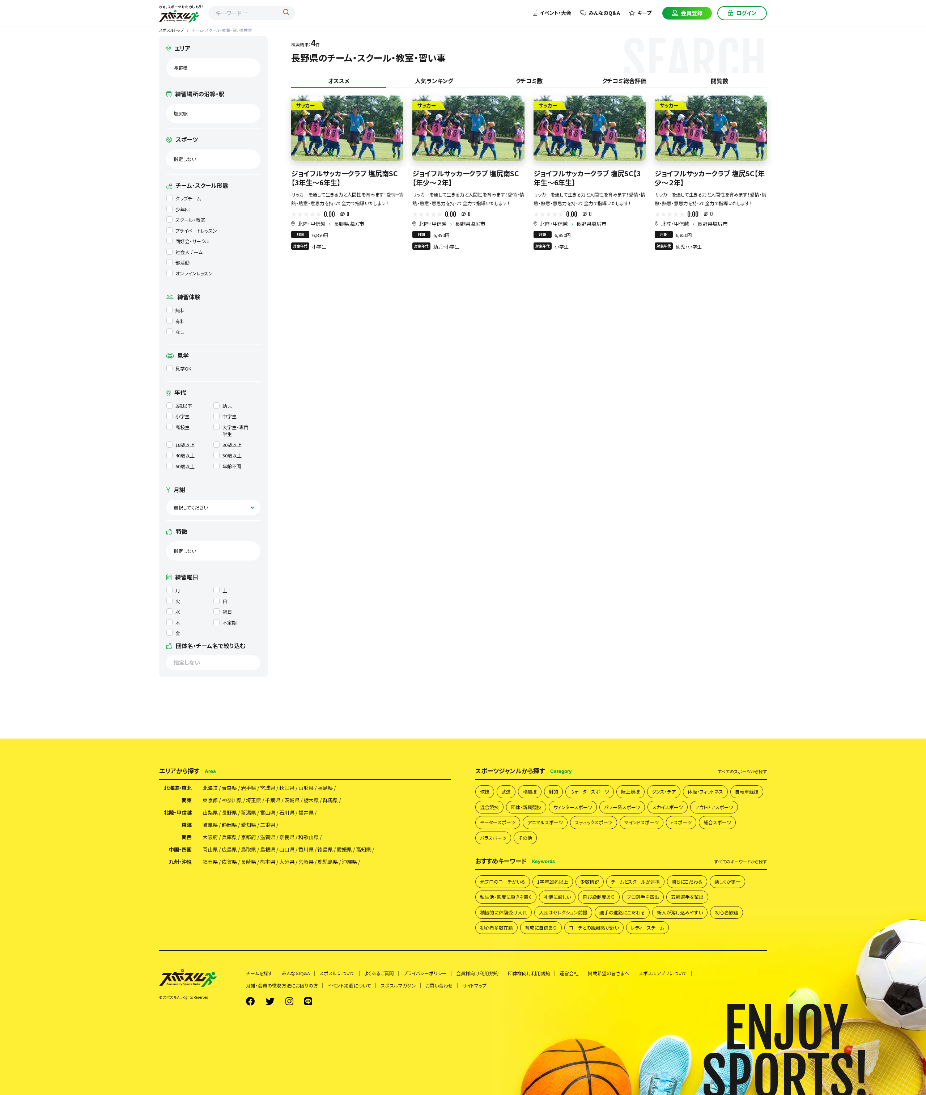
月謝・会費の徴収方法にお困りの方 (282, 985)
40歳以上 (185, 455)
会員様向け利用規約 (477, 973)
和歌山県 (308, 837)
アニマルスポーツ (545, 822)
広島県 (229, 849)
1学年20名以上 (552, 881)
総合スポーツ (717, 822)
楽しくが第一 (727, 881)
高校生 (182, 427)
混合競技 (489, 807)
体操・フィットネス (705, 791)
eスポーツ (681, 822)
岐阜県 (210, 824)
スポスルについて (337, 973)
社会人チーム (189, 252)
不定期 (229, 622)
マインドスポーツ (641, 822)
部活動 (182, 262)
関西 (187, 837)
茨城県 (292, 800)
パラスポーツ (493, 837)
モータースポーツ (497, 822)
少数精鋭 (589, 881)
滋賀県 (267, 837)
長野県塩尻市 (349, 223)
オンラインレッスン (194, 273)
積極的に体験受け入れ (503, 912)
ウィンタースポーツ (572, 807)
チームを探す (259, 973)
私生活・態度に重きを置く (506, 896)
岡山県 (210, 849)
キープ (644, 12)
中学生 (229, 416)
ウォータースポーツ (589, 791)
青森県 (229, 787)
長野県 (229, 812)
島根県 (267, 849)
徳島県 (325, 849)
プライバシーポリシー (425, 973)
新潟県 (248, 812)
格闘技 (530, 791)
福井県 (306, 812)
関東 (187, 800)
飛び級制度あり (599, 896)
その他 (525, 837)
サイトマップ (474, 985)
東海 (187, 824)
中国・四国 (180, 849)
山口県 (286, 849)
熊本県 (267, 861)
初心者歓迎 (726, 912)
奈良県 (286, 837)
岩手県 (248, 787)
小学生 (182, 416)
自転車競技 (747, 791)
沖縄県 (349, 861)
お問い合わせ (439, 985)
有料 (180, 321)
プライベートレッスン (196, 230)
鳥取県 (248, 849)
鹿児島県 (328, 861)
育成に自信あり (541, 927)
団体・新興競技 (526, 807)
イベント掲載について (349, 985)
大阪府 (210, 837)
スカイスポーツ (667, 807)
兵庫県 (229, 837)
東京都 (210, 800)
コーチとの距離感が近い (594, 927)
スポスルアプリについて (663, 973)
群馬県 (330, 800)
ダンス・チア (664, 791)
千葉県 (272, 800)
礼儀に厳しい (557, 896)
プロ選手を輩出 (643, 896)
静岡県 (229, 824)
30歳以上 (232, 444)
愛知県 (248, 824)
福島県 (325, 787)
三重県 (267, 824)
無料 (180, 310)
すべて (742, 771)
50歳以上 (232, 455)
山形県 (306, 787)
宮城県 (267, 787)
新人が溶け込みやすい (680, 912)
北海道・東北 (178, 787)
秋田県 (286, 787)
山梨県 (210, 812)
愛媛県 (344, 849)
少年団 (182, 209)
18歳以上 (185, 444)
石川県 (286, 812)
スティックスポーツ (593, 822)
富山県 (267, 812)
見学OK (183, 368)
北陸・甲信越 (312, 223)
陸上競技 (630, 791)
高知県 (363, 849)
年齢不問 (231, 466)
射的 (553, 791)
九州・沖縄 (180, 861)
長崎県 (248, 861)
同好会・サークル (192, 241)
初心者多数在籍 (496, 927)
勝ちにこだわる (687, 881)
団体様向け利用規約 (529, 973)
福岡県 (210, 861)
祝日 (227, 611)
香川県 (306, 849)
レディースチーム (647, 927)
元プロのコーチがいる (502, 881)
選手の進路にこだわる (622, 912)
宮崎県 (306, 861)
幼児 (227, 405)
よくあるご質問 (379, 973)
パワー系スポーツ (622, 807)
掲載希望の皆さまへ (608, 973)
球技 (484, 791)
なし (179, 331)
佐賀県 (229, 861)
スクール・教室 (190, 219)
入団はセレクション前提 (563, 912)
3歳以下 (183, 405)
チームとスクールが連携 (635, 881)
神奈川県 (232, 800)
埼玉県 (253, 800)
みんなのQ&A (604, 12)
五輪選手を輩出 (687, 896)
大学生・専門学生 (235, 431)
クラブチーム (188, 198)
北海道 (210, 787)
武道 (506, 791)
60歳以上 (185, 466)
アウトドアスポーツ (714, 807)
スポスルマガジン (398, 985)
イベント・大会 (555, 12)
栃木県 (311, 800)
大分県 (286, 861)
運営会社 (569, 973)
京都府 (248, 837)
